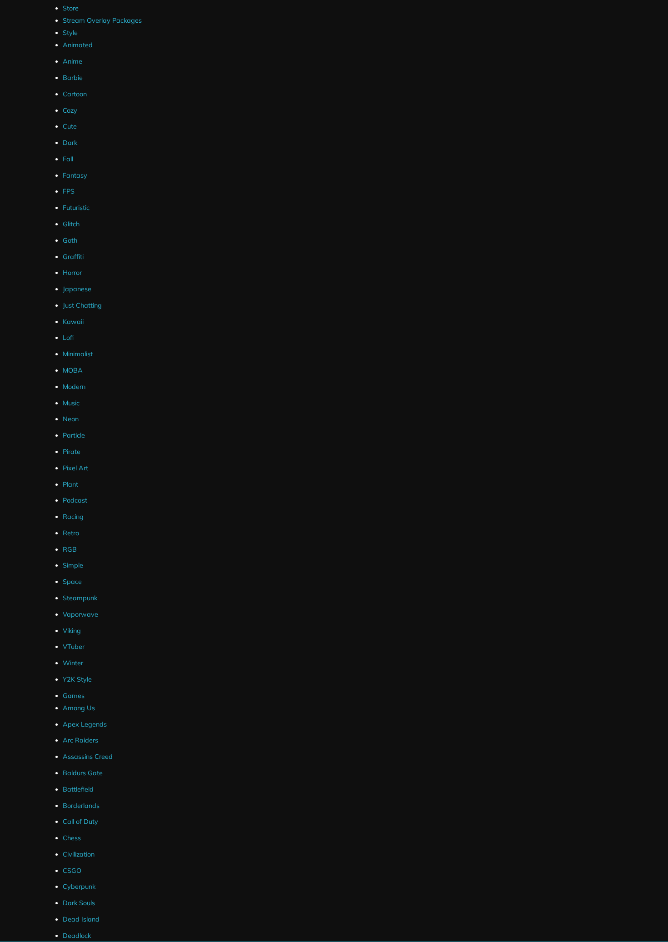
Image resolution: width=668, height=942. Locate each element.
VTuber (74, 647)
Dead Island (81, 919)
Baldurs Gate (83, 773)
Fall (68, 159)
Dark (70, 143)
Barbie (73, 78)
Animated (78, 45)
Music (71, 403)
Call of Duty (80, 821)
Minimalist (78, 354)
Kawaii (73, 322)
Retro (71, 533)
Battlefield (78, 789)
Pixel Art (75, 468)
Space (72, 582)
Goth (70, 240)
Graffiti (73, 257)
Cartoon (75, 94)
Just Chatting (82, 305)
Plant (70, 484)
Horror (72, 273)
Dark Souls (79, 903)
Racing (73, 517)
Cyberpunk (79, 886)
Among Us (79, 708)
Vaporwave (80, 614)
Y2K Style (77, 679)
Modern (74, 387)
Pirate (71, 452)
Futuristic (76, 208)
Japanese (77, 289)
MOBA (73, 370)
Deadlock (77, 936)
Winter (73, 663)
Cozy (70, 110)
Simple (73, 565)
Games (74, 696)
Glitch (71, 224)
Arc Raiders (80, 740)
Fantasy (75, 175)
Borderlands (81, 806)
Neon (71, 419)
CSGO (72, 871)
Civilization (79, 854)
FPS (69, 191)
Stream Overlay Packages (102, 20)
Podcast (75, 500)
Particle (74, 435)
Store (71, 8)
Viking (72, 631)
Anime (72, 61)
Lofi (68, 338)
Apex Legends (85, 724)
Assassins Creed (88, 757)
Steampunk (80, 598)
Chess (72, 838)
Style (70, 33)
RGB (70, 549)
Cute (70, 126)
